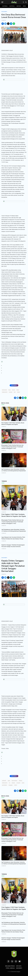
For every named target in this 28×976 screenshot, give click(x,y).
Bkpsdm (19, 6)
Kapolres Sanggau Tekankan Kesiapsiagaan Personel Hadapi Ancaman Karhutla (13, 545)
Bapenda (5, 6)
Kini (15, 392)
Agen (9, 780)
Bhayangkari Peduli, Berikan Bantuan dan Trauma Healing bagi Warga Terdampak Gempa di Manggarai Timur (12, 446)
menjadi (18, 782)
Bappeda (12, 6)
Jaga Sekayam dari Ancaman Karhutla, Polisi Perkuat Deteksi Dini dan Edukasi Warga (13, 538)
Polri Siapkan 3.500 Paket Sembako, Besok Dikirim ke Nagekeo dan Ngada (12, 423)
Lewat (18, 392)
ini (9, 782)
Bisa (9, 389)
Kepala (13, 782)
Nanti (23, 782)
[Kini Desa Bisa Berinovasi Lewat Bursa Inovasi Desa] (14, 35)
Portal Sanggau (10, 968)
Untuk (15, 785)
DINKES (20, 780)
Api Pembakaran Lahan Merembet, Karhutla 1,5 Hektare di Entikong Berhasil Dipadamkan (13, 470)
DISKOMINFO (14, 385)
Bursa (13, 389)
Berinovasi (4, 389)
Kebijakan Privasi (10, 966)
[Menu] (2, 2)
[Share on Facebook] (2, 23)
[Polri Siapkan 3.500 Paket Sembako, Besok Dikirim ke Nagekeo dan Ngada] (14, 414)
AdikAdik (4, 780)
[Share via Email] (8, 23)
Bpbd (24, 6)
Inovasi (10, 392)
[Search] (26, 2)
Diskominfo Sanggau (15, 971)
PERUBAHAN (4, 785)
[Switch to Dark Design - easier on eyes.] (23, 2)
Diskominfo (4, 11)
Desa (18, 389)
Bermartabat (14, 780)
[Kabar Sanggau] (14, 2)
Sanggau (11, 785)
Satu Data (18, 966)
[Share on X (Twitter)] (5, 23)
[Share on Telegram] (11, 23)
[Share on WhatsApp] (14, 23)
